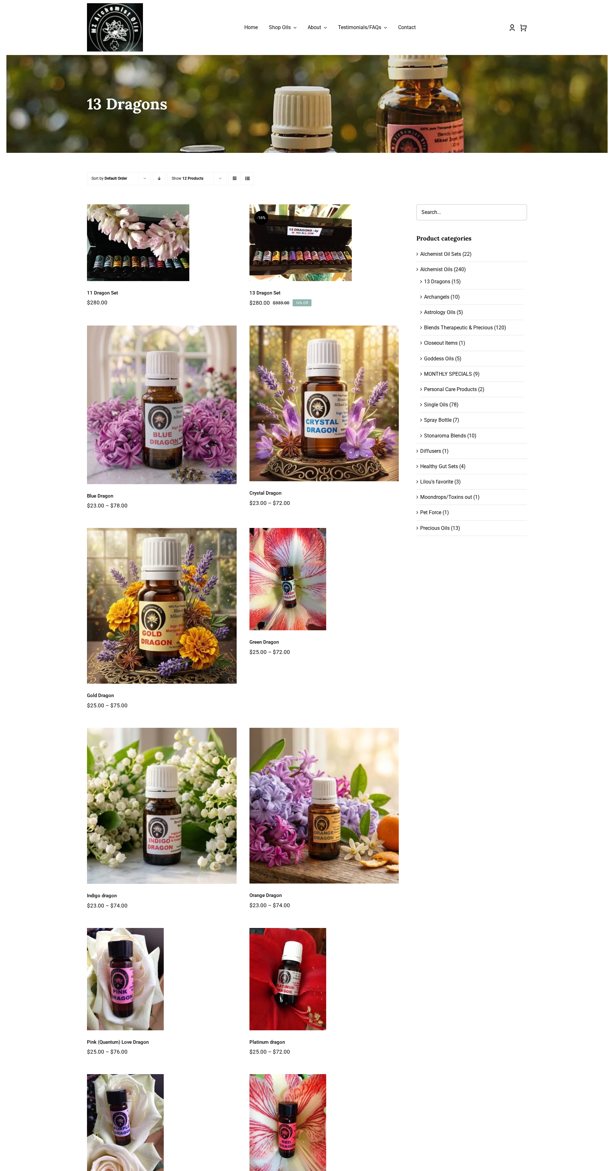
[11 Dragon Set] (161, 242)
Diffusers (430, 451)
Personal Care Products (450, 389)
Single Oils (436, 405)
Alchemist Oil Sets (440, 254)
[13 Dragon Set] (324, 242)
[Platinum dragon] (324, 979)
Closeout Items (441, 343)
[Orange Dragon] (324, 806)
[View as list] (247, 178)
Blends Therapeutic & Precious (458, 328)
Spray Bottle (438, 420)
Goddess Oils (439, 359)
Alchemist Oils (436, 269)
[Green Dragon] (324, 579)
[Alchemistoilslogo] (115, 6)
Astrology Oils (439, 312)
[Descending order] (159, 178)
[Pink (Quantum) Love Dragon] (161, 979)
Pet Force (430, 512)
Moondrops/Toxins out (446, 497)
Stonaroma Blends (445, 436)
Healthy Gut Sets (439, 466)
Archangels (436, 297)
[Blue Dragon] (161, 405)
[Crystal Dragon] (324, 403)
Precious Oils (435, 528)
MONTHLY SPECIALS (448, 374)
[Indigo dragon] (161, 806)
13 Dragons (437, 282)
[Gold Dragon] (161, 606)
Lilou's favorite (436, 482)
